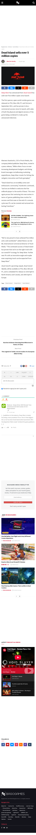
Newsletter (22, 808)
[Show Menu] (2, 2)
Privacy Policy (6, 808)
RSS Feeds (30, 808)
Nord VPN (3, 817)
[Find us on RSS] (21, 744)
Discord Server (6, 810)
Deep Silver (5, 93)
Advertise (14, 808)
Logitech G (16, 812)
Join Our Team (30, 806)
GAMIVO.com (24, 812)
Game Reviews (7, 558)
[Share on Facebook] (4, 87)
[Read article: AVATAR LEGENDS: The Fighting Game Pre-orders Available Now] (5, 218)
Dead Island (27, 93)
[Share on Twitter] (18, 87)
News (29, 817)
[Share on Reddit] (25, 87)
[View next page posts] (19, 231)
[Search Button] (34, 2)
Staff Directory (20, 806)
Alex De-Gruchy (11, 61)
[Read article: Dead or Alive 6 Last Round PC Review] (18, 552)
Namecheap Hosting (23, 814)
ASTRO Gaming (5, 814)
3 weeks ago (17, 540)
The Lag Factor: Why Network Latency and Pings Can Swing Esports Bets (22, 223)
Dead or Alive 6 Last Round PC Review (13, 562)
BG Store (15, 810)
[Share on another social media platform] (32, 87)
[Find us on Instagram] (16, 744)
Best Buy (10, 817)
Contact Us (11, 806)
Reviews (24, 817)
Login (32, 366)
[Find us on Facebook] (3, 744)
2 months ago (16, 219)
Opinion (5, 532)
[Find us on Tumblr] (29, 744)
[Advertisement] (18, 25)
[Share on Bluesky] (11, 87)
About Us (3, 806)
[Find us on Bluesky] (12, 744)
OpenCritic (22, 810)
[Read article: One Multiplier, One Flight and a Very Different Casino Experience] (18, 526)
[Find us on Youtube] (7, 744)
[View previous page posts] (16, 231)
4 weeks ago (15, 564)
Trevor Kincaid (7, 540)
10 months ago (16, 226)
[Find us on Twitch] (25, 744)
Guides (10, 819)
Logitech (13, 814)
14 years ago (22, 61)
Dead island (9, 283)
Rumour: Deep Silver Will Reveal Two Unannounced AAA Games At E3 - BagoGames (19, 406)
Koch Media (26, 283)
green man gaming (6, 812)
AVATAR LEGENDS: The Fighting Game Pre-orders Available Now (22, 216)
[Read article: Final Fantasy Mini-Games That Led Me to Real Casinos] (18, 576)
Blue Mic (17, 817)
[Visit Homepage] (18, 3)
